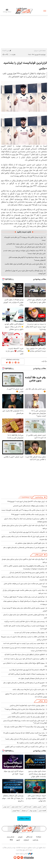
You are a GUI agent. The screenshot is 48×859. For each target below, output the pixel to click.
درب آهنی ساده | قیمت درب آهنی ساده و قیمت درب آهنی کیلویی (25, 746)
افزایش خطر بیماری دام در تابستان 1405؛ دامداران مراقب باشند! (25, 739)
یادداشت (35, 840)
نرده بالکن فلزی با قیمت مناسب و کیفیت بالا (31, 742)
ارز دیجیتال (25, 811)
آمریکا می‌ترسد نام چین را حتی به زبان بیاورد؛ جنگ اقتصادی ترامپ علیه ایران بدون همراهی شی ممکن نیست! (26, 245)
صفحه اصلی (42, 50)
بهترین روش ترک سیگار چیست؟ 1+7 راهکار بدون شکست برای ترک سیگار (25, 727)
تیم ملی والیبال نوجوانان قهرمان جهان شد (31, 678)
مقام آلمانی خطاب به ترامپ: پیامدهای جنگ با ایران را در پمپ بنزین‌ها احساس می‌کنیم (24, 638)
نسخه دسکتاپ (24, 818)
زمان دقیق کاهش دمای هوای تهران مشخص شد (30, 543)
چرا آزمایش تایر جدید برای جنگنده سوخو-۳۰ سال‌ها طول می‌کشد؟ (24, 597)
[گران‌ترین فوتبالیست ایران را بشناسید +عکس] (24, 96)
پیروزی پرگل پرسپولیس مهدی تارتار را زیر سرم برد (29, 632)
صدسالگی (29, 837)
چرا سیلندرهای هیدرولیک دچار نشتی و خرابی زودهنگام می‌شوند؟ (25, 709)
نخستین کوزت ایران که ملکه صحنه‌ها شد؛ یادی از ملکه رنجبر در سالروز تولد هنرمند (24, 538)
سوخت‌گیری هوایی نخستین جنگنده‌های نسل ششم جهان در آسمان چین (25, 616)
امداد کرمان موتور (16, 807)
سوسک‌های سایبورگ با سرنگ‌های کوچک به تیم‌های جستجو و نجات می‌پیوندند (25, 602)
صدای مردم (10, 837)
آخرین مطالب (39, 555)
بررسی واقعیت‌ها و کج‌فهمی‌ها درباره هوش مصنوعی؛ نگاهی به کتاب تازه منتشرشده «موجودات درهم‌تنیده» (25, 567)
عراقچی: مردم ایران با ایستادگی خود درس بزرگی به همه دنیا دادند (24, 658)
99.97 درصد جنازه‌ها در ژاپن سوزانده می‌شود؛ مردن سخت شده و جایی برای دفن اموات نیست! (24, 252)
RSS (11, 840)
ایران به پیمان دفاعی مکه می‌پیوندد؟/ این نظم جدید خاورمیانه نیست (23, 510)
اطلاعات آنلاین (24, 10)
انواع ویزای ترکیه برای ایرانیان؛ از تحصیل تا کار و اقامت (28, 713)
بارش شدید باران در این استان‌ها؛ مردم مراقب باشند (28, 689)
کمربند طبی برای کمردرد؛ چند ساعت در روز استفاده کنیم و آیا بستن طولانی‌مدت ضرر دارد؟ (25, 721)
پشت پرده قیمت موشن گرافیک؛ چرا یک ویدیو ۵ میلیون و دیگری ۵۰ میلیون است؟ (25, 734)
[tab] (40, 497)
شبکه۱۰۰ (38, 837)
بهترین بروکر (33, 811)
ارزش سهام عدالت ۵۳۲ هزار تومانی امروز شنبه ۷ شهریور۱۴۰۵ (26, 501)
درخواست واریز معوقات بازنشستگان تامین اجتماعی (29, 505)
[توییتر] (18, 857)
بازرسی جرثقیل (37, 807)
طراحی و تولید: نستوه (22, 854)
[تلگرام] (15, 857)
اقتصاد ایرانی (42, 811)
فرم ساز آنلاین (27, 807)
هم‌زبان (20, 837)
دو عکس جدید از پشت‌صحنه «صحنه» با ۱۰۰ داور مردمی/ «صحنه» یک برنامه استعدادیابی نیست (24, 649)
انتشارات (26, 840)
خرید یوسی (6, 807)
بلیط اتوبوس (16, 811)
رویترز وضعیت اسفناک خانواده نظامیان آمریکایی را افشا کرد (26, 674)
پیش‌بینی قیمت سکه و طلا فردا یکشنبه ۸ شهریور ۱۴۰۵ (28, 514)
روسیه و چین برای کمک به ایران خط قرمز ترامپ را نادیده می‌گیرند (24, 621)
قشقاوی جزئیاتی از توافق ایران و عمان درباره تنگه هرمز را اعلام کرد (24, 654)
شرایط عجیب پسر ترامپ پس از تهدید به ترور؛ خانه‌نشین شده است (24, 643)
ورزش (35, 50)
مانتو (44, 807)
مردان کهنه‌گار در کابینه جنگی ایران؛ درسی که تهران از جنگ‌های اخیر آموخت (25, 272)
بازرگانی (41, 701)
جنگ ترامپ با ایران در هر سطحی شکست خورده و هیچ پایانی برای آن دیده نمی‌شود (25, 591)
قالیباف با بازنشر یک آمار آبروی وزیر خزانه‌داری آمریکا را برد (27, 532)
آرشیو (18, 840)
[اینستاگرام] (21, 857)
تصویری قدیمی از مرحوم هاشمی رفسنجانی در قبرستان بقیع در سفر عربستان (25, 684)
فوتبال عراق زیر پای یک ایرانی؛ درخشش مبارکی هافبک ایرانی (26, 716)
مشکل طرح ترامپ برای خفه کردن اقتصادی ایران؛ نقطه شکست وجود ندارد (25, 265)
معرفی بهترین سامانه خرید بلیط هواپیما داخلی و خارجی (27, 705)
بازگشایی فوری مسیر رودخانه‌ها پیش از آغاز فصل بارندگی (27, 572)
